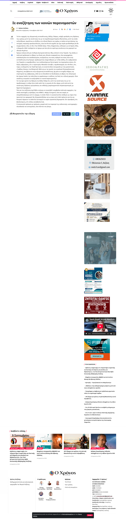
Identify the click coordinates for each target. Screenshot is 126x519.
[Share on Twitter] (62, 29)
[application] (100, 326)
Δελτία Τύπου (14, 448)
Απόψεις (94, 448)
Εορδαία (67, 448)
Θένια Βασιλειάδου (57, 488)
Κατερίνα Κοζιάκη (41, 499)
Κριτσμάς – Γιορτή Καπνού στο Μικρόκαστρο (98, 382)
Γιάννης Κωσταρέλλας (41, 488)
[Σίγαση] (111, 334)
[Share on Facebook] (59, 29)
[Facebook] (95, 11)
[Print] (70, 29)
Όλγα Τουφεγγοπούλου (51, 499)
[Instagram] (100, 11)
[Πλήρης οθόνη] (114, 334)
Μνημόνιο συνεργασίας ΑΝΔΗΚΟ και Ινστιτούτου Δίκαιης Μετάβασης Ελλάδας (48, 453)
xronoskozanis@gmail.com (104, 496)
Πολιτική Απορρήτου (67, 514)
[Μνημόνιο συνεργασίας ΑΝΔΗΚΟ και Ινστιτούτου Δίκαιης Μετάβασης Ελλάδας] (49, 441)
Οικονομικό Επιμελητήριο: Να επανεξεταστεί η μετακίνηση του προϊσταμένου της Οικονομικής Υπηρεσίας (97, 420)
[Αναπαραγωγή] (86, 334)
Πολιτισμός (29, 448)
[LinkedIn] (102, 11)
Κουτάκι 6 (101, 448)
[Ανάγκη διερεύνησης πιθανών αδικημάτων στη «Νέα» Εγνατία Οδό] (103, 441)
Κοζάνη (22, 448)
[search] (11, 11)
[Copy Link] (67, 29)
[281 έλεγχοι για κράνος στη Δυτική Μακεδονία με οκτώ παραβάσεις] (76, 441)
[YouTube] (97, 11)
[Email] (65, 29)
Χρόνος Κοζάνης (23, 28)
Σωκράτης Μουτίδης (49, 488)
